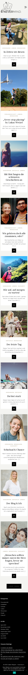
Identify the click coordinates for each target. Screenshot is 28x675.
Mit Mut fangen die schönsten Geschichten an (14, 177)
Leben (14, 48)
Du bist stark (14, 396)
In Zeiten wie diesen (14, 52)
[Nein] (26, 670)
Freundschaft (11, 114)
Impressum (20, 664)
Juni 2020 (3, 638)
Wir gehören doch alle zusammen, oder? (14, 235)
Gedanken (6, 48)
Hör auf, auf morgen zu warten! (14, 291)
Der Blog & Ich (14, 503)
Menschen (21, 48)
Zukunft (21, 286)
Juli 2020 (3, 636)
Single (2, 613)
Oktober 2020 (5, 629)
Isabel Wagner (12, 664)
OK (14, 672)
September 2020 (6, 631)
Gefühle (15, 170)
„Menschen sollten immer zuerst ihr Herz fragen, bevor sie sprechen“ (14, 559)
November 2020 (5, 627)
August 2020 (4, 633)
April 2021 (3, 625)
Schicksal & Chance (14, 449)
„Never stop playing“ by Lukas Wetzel (14, 121)
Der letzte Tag (14, 344)
